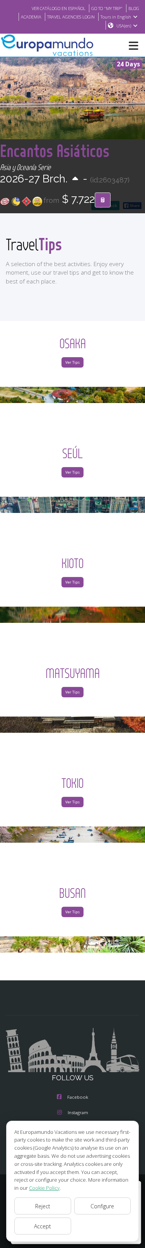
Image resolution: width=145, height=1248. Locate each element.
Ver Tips (72, 362)
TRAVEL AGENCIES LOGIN (71, 17)
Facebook (77, 1097)
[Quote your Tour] (103, 200)
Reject (42, 1206)
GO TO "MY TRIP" (107, 8)
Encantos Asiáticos (54, 151)
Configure (102, 1206)
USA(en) (123, 26)
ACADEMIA (31, 17)
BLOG (133, 8)
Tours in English (116, 17)
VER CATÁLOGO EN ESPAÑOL (58, 8)
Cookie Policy (44, 1187)
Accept (42, 1226)
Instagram (78, 1112)
